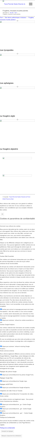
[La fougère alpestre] (17, 121)
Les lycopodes (6, 50)
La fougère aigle (7, 115)
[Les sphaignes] (17, 55)
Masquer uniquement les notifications (11, 435)
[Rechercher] (25, 4)
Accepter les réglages (7, 431)
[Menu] (29, 4)
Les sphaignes (6, 83)
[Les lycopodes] (17, 22)
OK (2, 214)
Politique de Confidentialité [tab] (7, 417)
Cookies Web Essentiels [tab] (7, 256)
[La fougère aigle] (17, 88)
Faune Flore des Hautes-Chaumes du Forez (19, 197)
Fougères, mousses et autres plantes (15, 10)
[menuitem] (25, 4)
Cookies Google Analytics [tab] (7, 324)
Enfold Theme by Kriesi (8, 199)
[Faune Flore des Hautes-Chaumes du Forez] (14, 4)
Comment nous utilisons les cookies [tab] (10, 226)
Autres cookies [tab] (4, 396)
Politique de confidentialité (7, 428)
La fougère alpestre (9, 148)
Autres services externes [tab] (7, 351)
